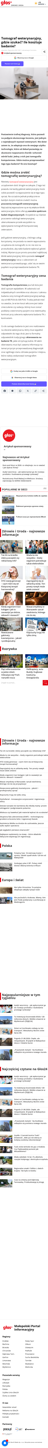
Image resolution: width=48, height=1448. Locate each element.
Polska (7, 846)
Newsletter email (9, 1407)
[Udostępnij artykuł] (44, 51)
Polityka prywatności (10, 1414)
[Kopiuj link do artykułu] (35, 390)
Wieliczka (29, 1367)
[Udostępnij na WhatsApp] (20, 390)
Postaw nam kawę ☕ (12, 64)
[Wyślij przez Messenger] (12, 390)
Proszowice (29, 1354)
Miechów (6, 1364)
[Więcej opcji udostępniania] (43, 390)
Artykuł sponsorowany (13, 53)
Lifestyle (5, 1383)
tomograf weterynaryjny (21, 181)
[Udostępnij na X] (27, 390)
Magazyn (6, 1379)
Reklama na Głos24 (10, 1410)
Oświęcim (29, 1347)
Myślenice (6, 1367)
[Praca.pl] (7, 1429)
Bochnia (5, 1344)
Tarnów (28, 1360)
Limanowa (6, 1360)
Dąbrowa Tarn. (8, 1354)
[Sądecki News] (19, 1429)
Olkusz (28, 1344)
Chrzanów (6, 1350)
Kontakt (5, 1417)
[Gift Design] (7, 1434)
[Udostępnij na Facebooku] (4, 390)
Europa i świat (13, 880)
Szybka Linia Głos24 (10, 1392)
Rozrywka (9, 649)
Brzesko (5, 1347)
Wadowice (29, 1364)
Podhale (28, 1350)
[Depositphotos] (30, 1429)
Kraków (5, 1341)
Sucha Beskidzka (32, 1357)
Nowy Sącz (29, 1341)
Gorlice (5, 1357)
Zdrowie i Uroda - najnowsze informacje (23, 533)
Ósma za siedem (9, 1396)
